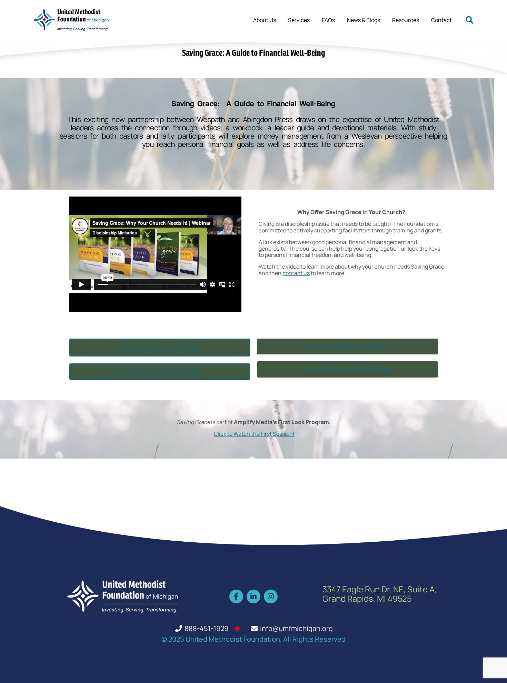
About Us (264, 20)
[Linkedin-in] (253, 596)
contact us (296, 273)
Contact (441, 20)
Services (299, 20)
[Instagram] (271, 596)
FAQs (328, 20)
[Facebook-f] (236, 596)
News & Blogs (363, 20)
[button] (469, 20)
